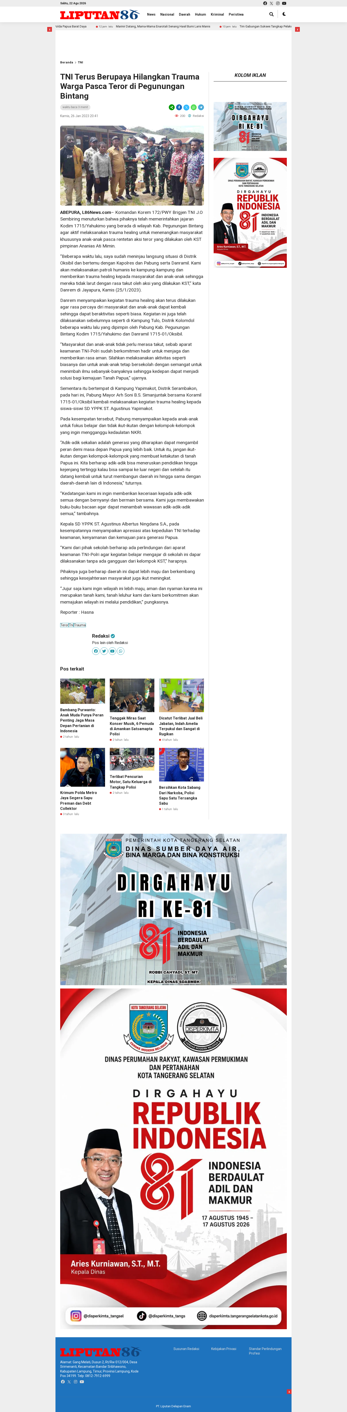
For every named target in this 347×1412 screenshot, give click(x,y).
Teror (64, 625)
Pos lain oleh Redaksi (110, 642)
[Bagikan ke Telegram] (200, 107)
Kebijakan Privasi (223, 1349)
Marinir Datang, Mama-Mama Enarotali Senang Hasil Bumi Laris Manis (104, 26)
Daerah (184, 14)
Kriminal (217, 14)
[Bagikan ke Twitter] (186, 107)
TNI (80, 62)
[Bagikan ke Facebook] (179, 107)
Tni (71, 625)
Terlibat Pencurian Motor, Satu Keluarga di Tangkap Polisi (131, 782)
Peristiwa (236, 14)
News (151, 14)
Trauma (80, 625)
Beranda (66, 62)
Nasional (167, 14)
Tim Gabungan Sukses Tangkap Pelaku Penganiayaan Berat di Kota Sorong (231, 26)
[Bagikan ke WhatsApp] (193, 107)
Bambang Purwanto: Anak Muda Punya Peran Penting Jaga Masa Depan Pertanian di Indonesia (81, 720)
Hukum (200, 14)
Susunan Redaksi (186, 1349)
